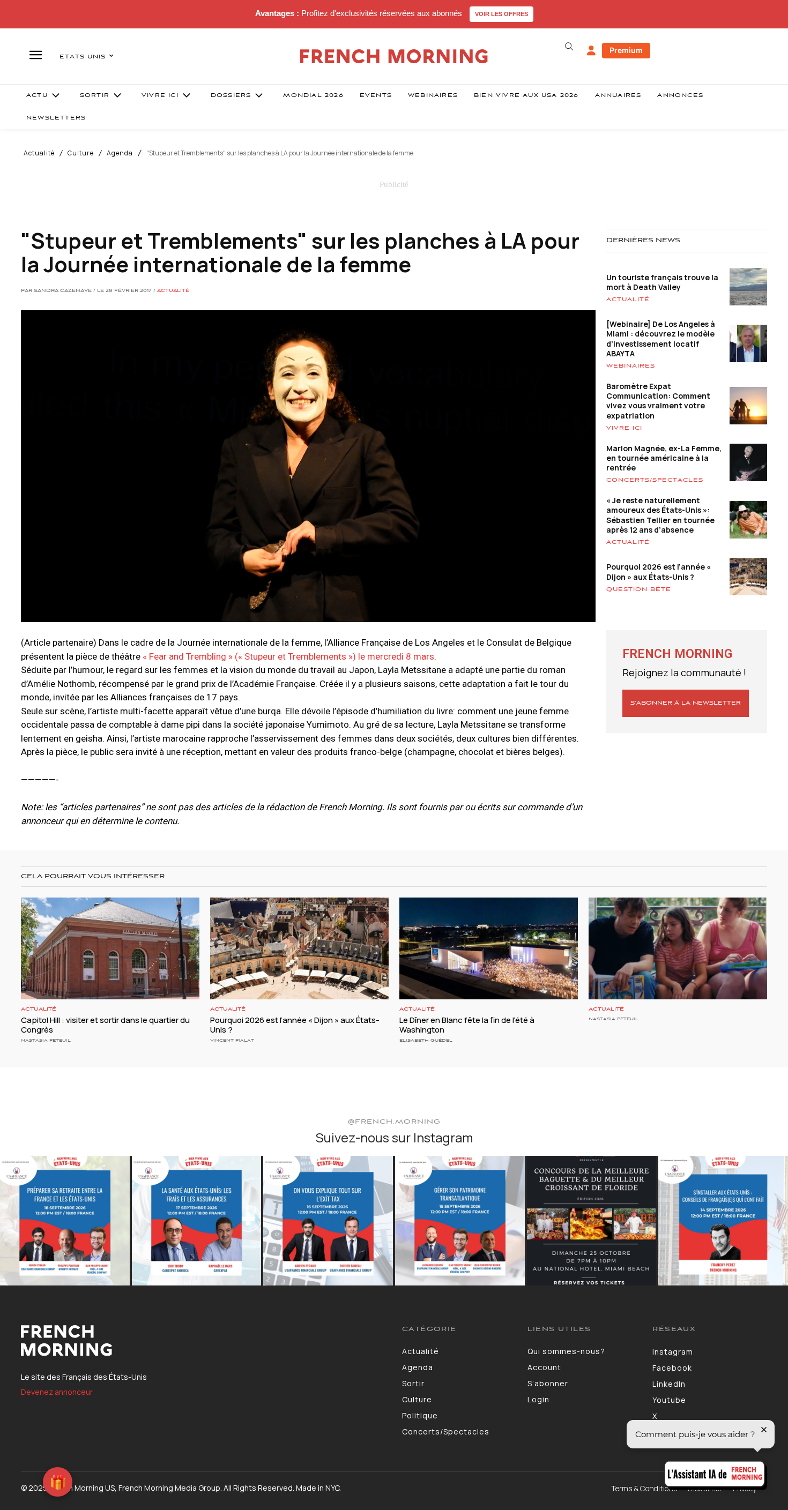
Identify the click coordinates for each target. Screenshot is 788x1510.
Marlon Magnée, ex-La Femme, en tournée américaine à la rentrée (664, 458)
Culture (81, 153)
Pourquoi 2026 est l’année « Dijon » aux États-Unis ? (658, 571)
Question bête (638, 589)
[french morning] (394, 56)
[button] (569, 46)
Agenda (120, 153)
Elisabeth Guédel (425, 1040)
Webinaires (630, 366)
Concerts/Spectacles (654, 480)
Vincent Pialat (232, 1040)
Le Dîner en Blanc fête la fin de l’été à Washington (466, 1024)
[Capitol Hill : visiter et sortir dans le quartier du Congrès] (110, 948)
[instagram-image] (65, 1220)
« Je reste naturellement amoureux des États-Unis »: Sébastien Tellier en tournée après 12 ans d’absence (660, 515)
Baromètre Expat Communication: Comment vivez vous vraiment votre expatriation (658, 401)
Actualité (39, 153)
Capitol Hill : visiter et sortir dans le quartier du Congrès (105, 1024)
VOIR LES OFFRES (501, 14)
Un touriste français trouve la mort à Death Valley (662, 282)
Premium (626, 50)
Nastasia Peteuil (46, 1040)
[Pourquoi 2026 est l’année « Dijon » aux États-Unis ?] (299, 948)
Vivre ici (624, 428)
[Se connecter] (591, 51)
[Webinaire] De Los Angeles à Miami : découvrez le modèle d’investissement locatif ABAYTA (660, 338)
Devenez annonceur (57, 1392)
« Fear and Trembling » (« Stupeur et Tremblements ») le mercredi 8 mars (288, 656)
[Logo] (203, 1340)
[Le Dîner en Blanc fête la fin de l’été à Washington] (488, 948)
